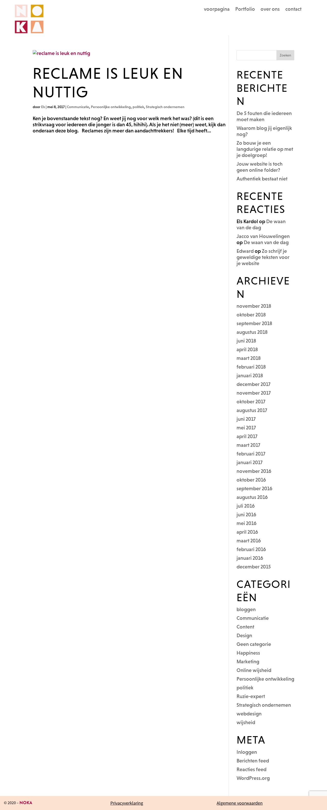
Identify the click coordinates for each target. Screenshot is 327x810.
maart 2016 (249, 540)
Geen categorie (254, 644)
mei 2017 (246, 427)
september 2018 (254, 323)
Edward (245, 251)
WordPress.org (253, 778)
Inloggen (247, 752)
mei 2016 (246, 523)
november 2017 (254, 393)
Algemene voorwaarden (240, 803)
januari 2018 (250, 375)
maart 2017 (248, 445)
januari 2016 (250, 558)
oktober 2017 (251, 401)
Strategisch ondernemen (165, 107)
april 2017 (247, 436)
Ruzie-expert (251, 696)
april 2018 (247, 349)
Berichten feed (253, 760)
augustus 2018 (252, 332)
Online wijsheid (254, 670)
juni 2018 (246, 341)
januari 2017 (250, 462)
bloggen (246, 609)
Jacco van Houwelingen (263, 236)
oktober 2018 (251, 314)
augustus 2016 (252, 497)
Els (43, 107)
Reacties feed (251, 769)
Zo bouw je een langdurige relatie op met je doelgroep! (265, 149)
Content (245, 627)
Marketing (248, 661)
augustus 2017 (252, 410)
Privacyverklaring (126, 803)
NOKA (25, 803)
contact (293, 9)
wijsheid (246, 722)
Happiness (248, 653)
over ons (270, 9)
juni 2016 (246, 514)
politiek (138, 107)
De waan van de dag (266, 242)
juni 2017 (246, 419)
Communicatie (78, 107)
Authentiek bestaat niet (262, 178)
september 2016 (254, 488)
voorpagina (217, 9)
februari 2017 (251, 454)
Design (244, 635)
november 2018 (254, 306)
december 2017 (254, 384)
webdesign (249, 713)
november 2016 (254, 471)
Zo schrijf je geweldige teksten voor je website (263, 257)
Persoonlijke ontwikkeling (111, 107)
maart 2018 (249, 358)
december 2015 (254, 566)
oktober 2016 (251, 480)
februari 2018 (251, 367)
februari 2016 (251, 549)
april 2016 (247, 532)
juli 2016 (246, 506)
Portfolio (245, 9)
